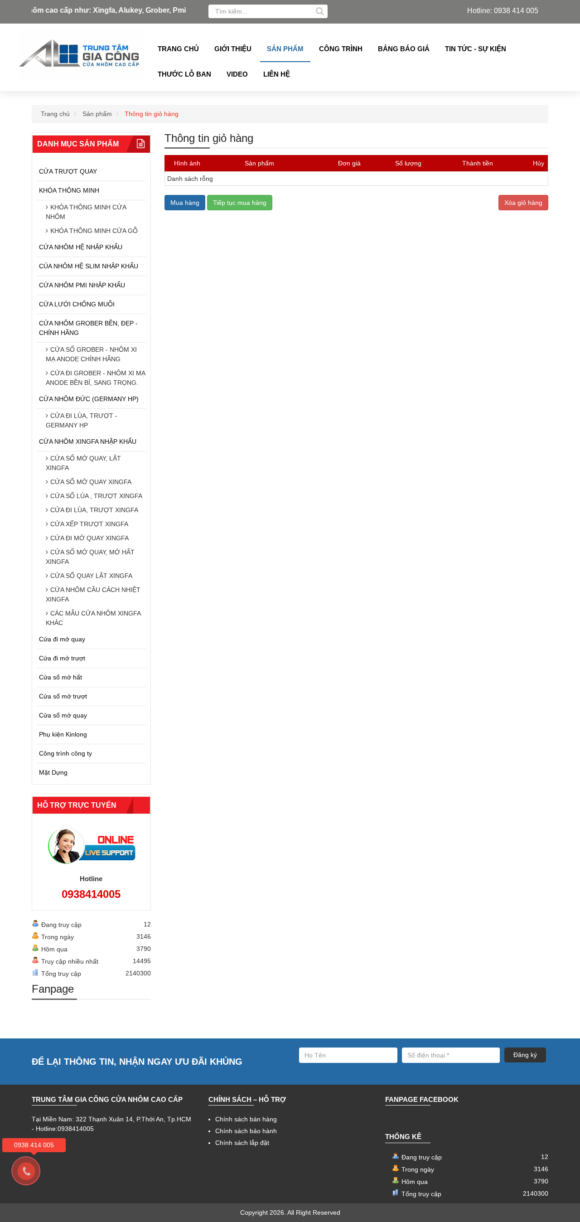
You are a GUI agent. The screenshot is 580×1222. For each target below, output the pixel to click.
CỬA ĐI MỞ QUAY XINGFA (89, 538)
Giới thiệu (232, 49)
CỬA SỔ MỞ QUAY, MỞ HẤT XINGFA (90, 556)
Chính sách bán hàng (246, 1119)
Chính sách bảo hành (246, 1131)
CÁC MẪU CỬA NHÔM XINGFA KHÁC (93, 618)
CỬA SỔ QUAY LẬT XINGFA (91, 575)
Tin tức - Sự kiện (475, 49)
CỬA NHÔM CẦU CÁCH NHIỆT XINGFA (93, 594)
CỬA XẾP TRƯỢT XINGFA (89, 524)
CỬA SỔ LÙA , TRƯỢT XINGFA (96, 495)
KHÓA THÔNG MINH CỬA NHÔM (86, 212)
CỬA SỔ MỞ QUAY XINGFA (90, 481)
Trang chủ (178, 49)
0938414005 (91, 894)
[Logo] (81, 55)
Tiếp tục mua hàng (239, 202)
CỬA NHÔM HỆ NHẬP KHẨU (80, 247)
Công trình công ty (65, 753)
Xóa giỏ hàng (523, 202)
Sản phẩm (285, 49)
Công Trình (340, 49)
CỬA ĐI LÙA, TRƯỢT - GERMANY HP (81, 420)
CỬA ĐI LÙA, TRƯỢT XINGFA (94, 510)
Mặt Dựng (53, 772)
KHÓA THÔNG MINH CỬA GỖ (94, 230)
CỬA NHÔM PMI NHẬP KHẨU (82, 285)
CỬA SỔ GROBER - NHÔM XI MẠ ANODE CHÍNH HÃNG (91, 354)
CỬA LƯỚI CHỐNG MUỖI (77, 304)
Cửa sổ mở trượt (63, 696)
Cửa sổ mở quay (63, 715)
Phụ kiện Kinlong (63, 734)
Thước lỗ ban (184, 74)
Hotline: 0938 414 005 (502, 11)
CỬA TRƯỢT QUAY (68, 171)
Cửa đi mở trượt (62, 658)
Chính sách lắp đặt (242, 1142)
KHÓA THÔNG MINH (69, 190)
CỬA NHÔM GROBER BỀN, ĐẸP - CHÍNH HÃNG (88, 328)
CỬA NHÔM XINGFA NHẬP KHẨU (87, 441)
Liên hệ (276, 74)
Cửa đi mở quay (62, 639)
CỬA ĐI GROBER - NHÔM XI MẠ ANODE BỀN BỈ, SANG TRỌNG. (95, 377)
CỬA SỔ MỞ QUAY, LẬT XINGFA (83, 463)
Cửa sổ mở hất (60, 677)
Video (237, 74)
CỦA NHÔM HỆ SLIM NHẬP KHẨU (88, 266)
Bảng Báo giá (404, 49)
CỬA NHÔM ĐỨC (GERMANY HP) (89, 398)
